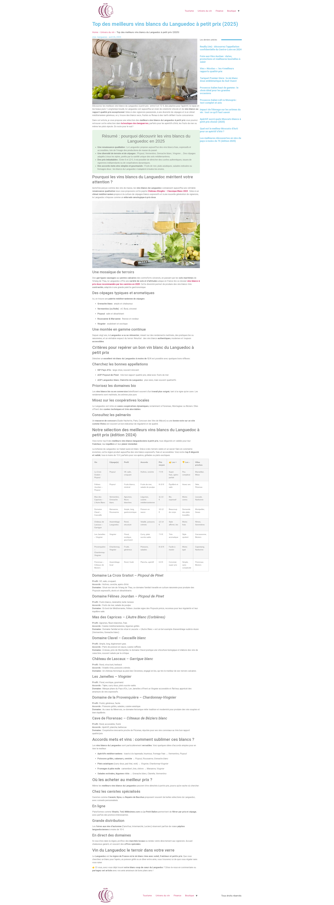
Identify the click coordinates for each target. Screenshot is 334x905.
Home (95, 32)
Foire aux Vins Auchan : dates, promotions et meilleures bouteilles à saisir (220, 59)
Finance (219, 11)
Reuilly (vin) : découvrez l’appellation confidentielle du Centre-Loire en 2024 (220, 48)
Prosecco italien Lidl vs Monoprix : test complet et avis (218, 101)
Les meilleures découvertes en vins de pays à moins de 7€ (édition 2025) (220, 139)
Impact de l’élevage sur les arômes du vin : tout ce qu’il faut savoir (220, 111)
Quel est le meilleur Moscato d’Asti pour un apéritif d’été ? (219, 130)
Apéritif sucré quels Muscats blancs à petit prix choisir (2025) (220, 120)
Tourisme (189, 11)
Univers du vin (205, 11)
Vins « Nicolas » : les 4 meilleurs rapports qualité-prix (217, 70)
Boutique (231, 11)
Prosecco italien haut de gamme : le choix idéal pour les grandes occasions (219, 90)
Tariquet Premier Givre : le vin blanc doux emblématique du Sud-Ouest (219, 79)
